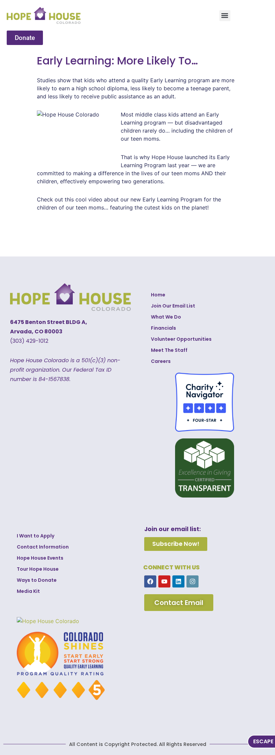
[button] (224, 15)
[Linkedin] (178, 581)
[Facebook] (150, 581)
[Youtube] (164, 581)
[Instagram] (192, 581)
